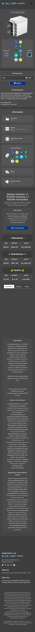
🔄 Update (17, 83)
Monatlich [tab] (18, 286)
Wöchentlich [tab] (9, 286)
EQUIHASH (14, 623)
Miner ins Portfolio (17, 228)
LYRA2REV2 (12, 624)
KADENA (26, 623)
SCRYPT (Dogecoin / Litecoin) (22, 621)
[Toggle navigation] (31, 3)
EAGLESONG (6, 623)
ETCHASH (20, 623)
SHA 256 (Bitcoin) (8, 621)
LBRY (30, 623)
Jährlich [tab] (26, 286)
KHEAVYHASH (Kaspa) (21, 624)
